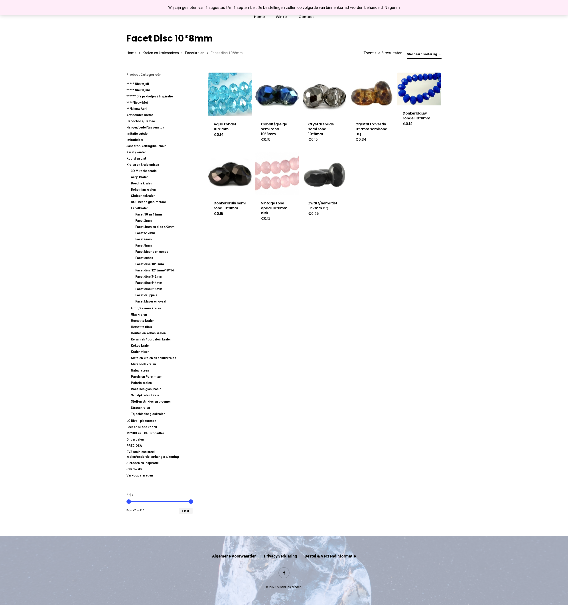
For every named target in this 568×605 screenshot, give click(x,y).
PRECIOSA (134, 445)
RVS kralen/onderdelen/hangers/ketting (152, 454)
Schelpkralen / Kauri (145, 395)
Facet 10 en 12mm (148, 214)
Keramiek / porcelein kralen (151, 339)
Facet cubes (144, 258)
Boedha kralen (141, 183)
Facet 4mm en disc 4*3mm (155, 227)
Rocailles (146, 389)
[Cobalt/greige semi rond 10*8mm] (277, 94)
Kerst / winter (136, 152)
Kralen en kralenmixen (161, 53)
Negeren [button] (392, 7)
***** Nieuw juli (137, 84)
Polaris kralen (141, 383)
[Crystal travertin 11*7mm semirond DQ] (372, 94)
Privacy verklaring (280, 556)
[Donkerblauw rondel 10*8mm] (419, 89)
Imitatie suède (137, 133)
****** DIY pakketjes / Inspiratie (149, 96)
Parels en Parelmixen (146, 376)
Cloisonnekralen (143, 196)
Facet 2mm (143, 220)
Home (131, 53)
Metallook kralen (143, 364)
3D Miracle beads (144, 171)
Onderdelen (135, 439)
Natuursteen (140, 370)
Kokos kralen (140, 345)
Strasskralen (140, 407)
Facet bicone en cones (151, 251)
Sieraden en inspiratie (142, 463)
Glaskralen (139, 314)
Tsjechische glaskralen (148, 414)
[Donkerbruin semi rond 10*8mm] (230, 174)
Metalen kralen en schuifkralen (153, 358)
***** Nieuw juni (138, 90)
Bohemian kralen (143, 189)
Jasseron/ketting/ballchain (146, 146)
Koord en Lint (136, 158)
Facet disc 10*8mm (149, 264)
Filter (185, 511)
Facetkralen (194, 53)
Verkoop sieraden (139, 475)
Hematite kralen (142, 320)
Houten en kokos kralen (148, 333)
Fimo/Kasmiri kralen (146, 308)
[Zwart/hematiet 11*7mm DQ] (324, 174)
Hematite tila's (141, 327)
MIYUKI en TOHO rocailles (145, 433)
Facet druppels (146, 295)
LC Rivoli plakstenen (141, 421)
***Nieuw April (137, 109)
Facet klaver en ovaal (150, 301)
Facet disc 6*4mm (148, 283)
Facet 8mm (143, 245)
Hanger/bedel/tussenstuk (145, 127)
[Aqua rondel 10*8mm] (230, 94)
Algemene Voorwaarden (234, 556)
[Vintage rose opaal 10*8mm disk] (277, 174)
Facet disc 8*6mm (148, 289)
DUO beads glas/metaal (148, 202)
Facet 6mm (143, 239)
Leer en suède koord (141, 427)
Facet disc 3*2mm (148, 276)
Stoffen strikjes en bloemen (151, 401)
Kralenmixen (140, 352)
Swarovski (134, 469)
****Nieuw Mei (137, 102)
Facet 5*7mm (145, 233)
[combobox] (424, 54)
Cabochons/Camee (140, 121)
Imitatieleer (135, 140)
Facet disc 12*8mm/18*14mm (157, 270)
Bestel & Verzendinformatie (330, 556)
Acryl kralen (139, 177)
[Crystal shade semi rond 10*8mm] (324, 94)
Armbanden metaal (140, 115)
